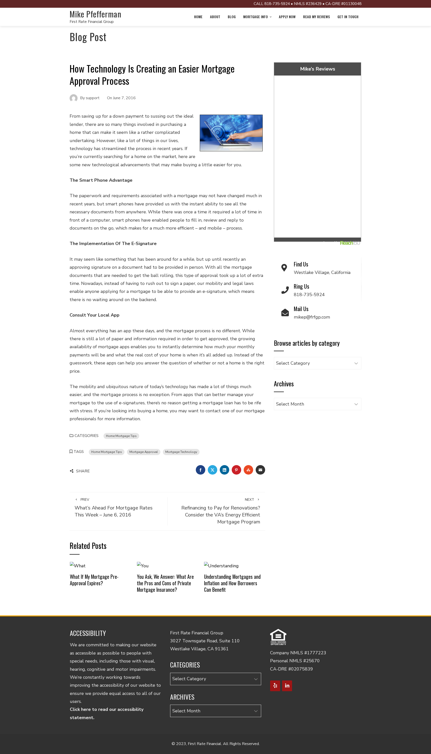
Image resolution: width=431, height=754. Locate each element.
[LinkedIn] (287, 685)
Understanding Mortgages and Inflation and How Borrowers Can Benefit (232, 583)
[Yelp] (275, 685)
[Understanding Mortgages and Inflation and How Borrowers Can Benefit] (221, 566)
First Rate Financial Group (92, 21)
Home (198, 16)
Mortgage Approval (143, 452)
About (215, 16)
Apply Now (287, 16)
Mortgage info (255, 16)
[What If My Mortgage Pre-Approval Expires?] (78, 566)
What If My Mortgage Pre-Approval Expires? (94, 580)
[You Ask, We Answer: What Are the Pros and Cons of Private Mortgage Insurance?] (143, 566)
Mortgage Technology (181, 452)
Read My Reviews (316, 16)
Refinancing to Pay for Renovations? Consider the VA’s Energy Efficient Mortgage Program (220, 511)
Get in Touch (347, 16)
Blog (232, 16)
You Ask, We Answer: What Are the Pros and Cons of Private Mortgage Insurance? (165, 583)
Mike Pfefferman (95, 14)
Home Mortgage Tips (121, 436)
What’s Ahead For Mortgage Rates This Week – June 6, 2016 (114, 507)
